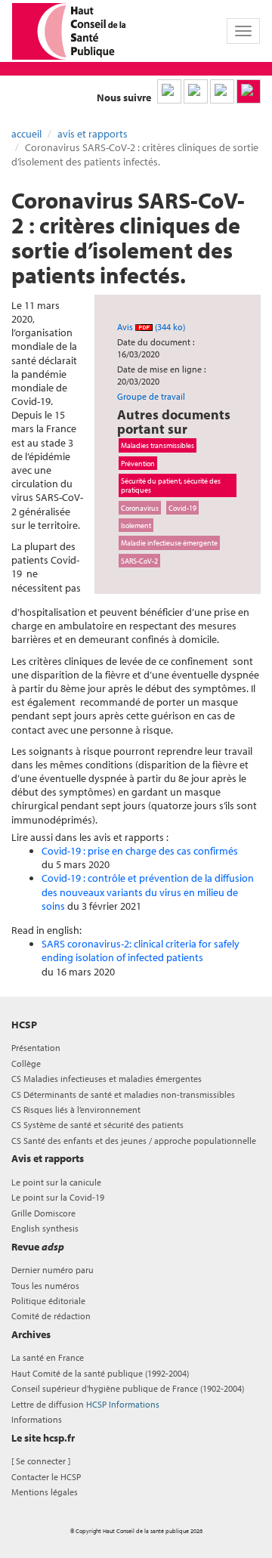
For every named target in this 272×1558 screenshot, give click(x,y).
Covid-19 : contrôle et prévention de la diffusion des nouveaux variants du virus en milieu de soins (148, 891)
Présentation (35, 1047)
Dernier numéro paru (52, 1269)
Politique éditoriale (48, 1300)
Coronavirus (140, 507)
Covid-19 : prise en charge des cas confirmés (140, 851)
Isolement (136, 525)
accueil (26, 134)
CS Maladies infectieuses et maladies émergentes (106, 1078)
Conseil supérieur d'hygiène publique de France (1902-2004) (127, 1388)
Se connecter (41, 1461)
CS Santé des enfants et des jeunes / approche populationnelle (133, 1140)
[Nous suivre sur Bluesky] (196, 91)
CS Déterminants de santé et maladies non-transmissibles (123, 1094)
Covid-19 (182, 507)
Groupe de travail (151, 396)
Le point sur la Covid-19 (57, 1197)
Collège (26, 1063)
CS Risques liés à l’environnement (76, 1109)
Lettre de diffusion (85, 1404)
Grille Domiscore (43, 1213)
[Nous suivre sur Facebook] (222, 91)
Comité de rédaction (51, 1316)
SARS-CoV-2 (139, 560)
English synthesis (45, 1228)
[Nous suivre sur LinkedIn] (169, 91)
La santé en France (47, 1357)
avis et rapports (92, 134)
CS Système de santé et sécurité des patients (97, 1124)
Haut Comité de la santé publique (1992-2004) (100, 1373)
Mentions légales (44, 1492)
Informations (36, 1419)
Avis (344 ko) (151, 326)
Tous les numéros (45, 1285)
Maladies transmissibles (157, 445)
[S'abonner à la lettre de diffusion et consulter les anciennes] (248, 91)
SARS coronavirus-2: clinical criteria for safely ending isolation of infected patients (141, 950)
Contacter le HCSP (46, 1476)
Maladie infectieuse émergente (169, 542)
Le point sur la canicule (56, 1182)
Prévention (138, 463)
